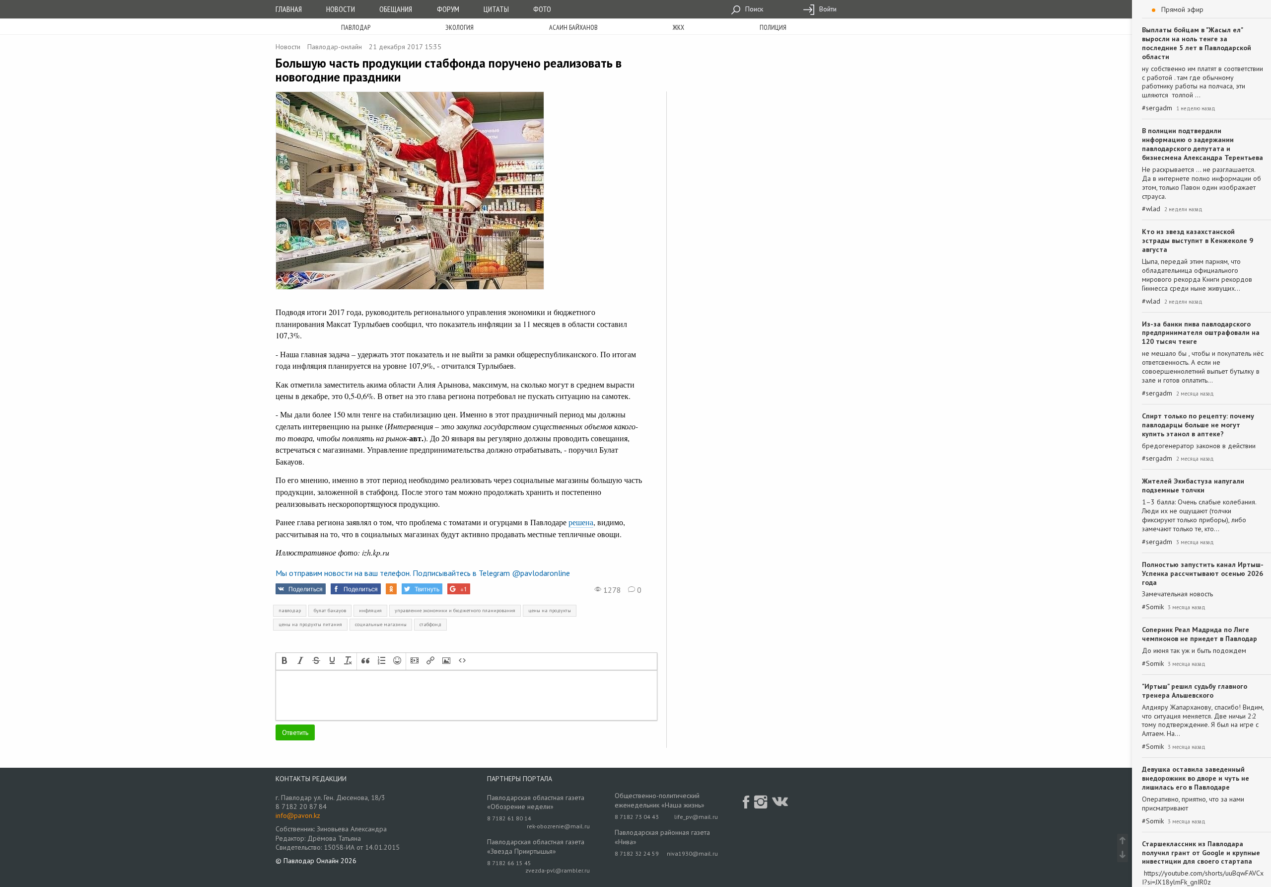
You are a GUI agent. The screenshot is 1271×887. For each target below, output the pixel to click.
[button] (284, 661)
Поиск (753, 8)
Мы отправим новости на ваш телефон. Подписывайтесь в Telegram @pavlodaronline (423, 573)
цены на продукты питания (310, 624)
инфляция (370, 610)
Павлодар (355, 27)
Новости (340, 9)
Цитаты (496, 9)
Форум (448, 9)
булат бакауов (330, 610)
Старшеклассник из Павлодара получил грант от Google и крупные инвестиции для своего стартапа (1201, 852)
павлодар (290, 610)
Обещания (395, 9)
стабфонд (430, 624)
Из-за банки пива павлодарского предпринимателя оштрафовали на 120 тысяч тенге (1201, 333)
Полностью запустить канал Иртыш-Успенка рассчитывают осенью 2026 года (1203, 573)
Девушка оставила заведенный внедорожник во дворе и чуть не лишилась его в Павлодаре (1195, 778)
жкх (678, 27)
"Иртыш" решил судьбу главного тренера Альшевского (1194, 691)
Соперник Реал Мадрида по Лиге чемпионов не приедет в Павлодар (1199, 634)
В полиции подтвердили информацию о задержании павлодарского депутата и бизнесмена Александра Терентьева (1202, 144)
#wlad (1151, 209)
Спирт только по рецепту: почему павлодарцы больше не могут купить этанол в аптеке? (1198, 424)
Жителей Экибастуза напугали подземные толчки (1193, 485)
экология (459, 27)
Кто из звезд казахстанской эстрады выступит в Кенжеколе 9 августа (1197, 240)
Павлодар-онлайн (334, 46)
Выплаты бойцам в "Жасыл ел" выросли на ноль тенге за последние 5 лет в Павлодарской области (1196, 43)
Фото (542, 9)
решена (580, 522)
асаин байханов (573, 27)
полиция (773, 27)
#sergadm (1157, 108)
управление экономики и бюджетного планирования (455, 610)
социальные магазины (381, 624)
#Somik (1153, 607)
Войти (827, 8)
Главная (289, 9)
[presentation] (284, 661)
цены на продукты (549, 610)
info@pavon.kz (298, 815)
